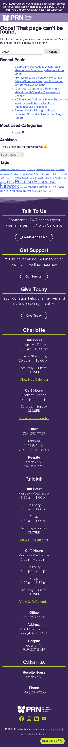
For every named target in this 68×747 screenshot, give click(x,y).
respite (32, 186)
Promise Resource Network (28, 183)
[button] (64, 18)
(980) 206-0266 (34, 692)
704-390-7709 (34, 433)
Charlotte (4, 169)
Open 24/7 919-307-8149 (34, 647)
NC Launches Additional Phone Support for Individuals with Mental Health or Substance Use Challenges (41, 103)
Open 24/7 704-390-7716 (34, 464)
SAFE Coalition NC (34, 191)
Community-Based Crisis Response (41, 169)
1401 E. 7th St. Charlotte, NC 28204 (34, 447)
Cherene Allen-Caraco (17, 169)
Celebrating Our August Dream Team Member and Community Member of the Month (39, 70)
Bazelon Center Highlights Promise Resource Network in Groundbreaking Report (38, 114)
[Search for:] (22, 52)
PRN (10, 182)
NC (16, 178)
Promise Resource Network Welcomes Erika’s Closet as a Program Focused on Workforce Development (39, 81)
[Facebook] (21, 718)
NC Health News (25, 178)
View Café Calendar (34, 601)
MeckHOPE (33, 174)
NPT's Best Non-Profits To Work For (47, 178)
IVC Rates (14, 174)
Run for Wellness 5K (13, 190)
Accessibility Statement (34, 734)
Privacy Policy (54, 729)
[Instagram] (29, 718)
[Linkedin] (36, 718)
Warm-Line (47, 191)
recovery (23, 187)
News (18, 132)
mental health (49, 173)
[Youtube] (43, 718)
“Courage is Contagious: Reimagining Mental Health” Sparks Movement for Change (38, 92)
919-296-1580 (34, 617)
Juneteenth (23, 174)
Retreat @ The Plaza (50, 186)
